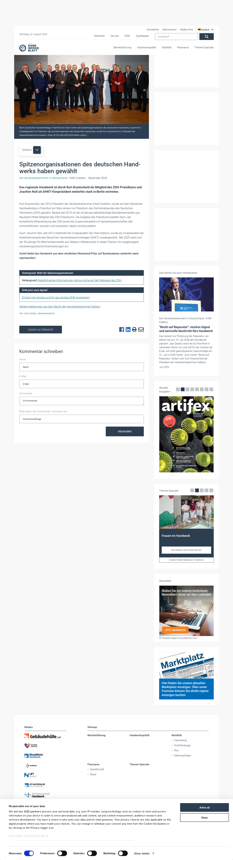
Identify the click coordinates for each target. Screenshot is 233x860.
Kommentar (25, 393)
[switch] (62, 853)
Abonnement (169, 29)
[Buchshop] (45, 785)
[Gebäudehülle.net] (45, 735)
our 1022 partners (30, 811)
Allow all (204, 807)
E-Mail (22, 376)
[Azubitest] (45, 765)
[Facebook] (121, 330)
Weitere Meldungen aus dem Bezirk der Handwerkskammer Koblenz (59, 306)
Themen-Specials (204, 47)
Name (22, 359)
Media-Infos (186, 29)
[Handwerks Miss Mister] (45, 755)
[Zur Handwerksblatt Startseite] (29, 47)
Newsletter (153, 29)
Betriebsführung (122, 47)
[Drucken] (133, 329)
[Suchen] (206, 36)
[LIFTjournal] (45, 775)
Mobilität (166, 47)
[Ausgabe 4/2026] (186, 434)
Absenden (125, 431)
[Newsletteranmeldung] (186, 610)
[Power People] (45, 745)
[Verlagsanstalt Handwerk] (45, 795)
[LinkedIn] (127, 330)
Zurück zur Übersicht (40, 329)
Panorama (183, 47)
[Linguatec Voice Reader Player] (37, 150)
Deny (204, 817)
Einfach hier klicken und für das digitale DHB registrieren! (56, 297)
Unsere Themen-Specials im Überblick (186, 560)
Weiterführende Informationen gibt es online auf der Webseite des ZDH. (79, 280)
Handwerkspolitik (146, 47)
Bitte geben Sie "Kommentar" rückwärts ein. (43, 411)
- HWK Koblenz (52, 178)
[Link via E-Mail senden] (140, 330)
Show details (142, 853)
